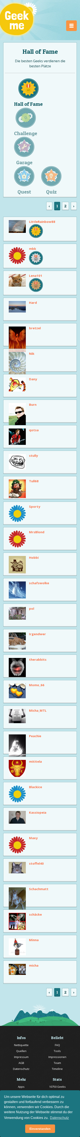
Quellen (21, 1051)
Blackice (35, 787)
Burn (32, 404)
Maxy (33, 838)
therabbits (38, 659)
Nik (31, 353)
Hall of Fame (28, 104)
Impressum (21, 1057)
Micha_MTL (38, 710)
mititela (35, 761)
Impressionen (57, 1057)
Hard (33, 302)
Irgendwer (37, 634)
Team (57, 1063)
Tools (57, 1051)
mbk (32, 248)
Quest (24, 192)
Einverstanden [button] (40, 1128)
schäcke (35, 914)
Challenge (25, 133)
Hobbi (34, 557)
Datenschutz (21, 1069)
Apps (21, 1087)
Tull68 (34, 481)
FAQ (57, 1045)
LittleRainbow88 (42, 221)
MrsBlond (36, 532)
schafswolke (39, 583)
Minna (34, 940)
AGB (21, 1063)
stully (33, 455)
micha (33, 965)
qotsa (34, 430)
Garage (24, 162)
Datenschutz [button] (59, 1118)
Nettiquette (21, 1045)
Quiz (51, 192)
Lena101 (35, 275)
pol (31, 608)
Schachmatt (38, 889)
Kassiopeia (37, 812)
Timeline (57, 1069)
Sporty (34, 506)
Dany (33, 379)
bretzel (35, 328)
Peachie (35, 736)
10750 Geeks (57, 1087)
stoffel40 (36, 863)
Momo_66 (36, 685)
